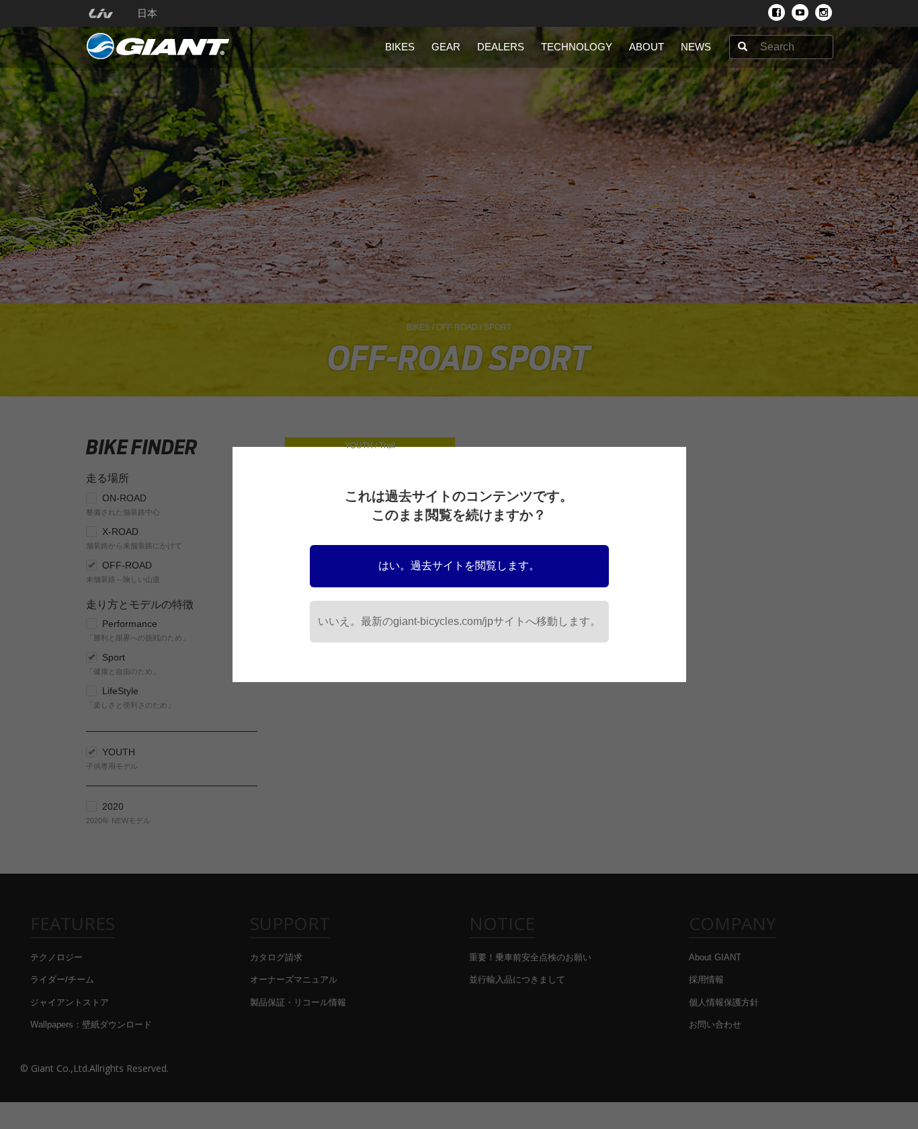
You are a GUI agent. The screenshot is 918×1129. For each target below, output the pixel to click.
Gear (445, 46)
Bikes (400, 46)
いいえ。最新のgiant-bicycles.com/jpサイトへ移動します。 (459, 621)
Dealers (500, 46)
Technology (576, 46)
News (696, 46)
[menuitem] (100, 13)
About (646, 46)
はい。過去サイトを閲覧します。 (459, 565)
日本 (147, 13)
